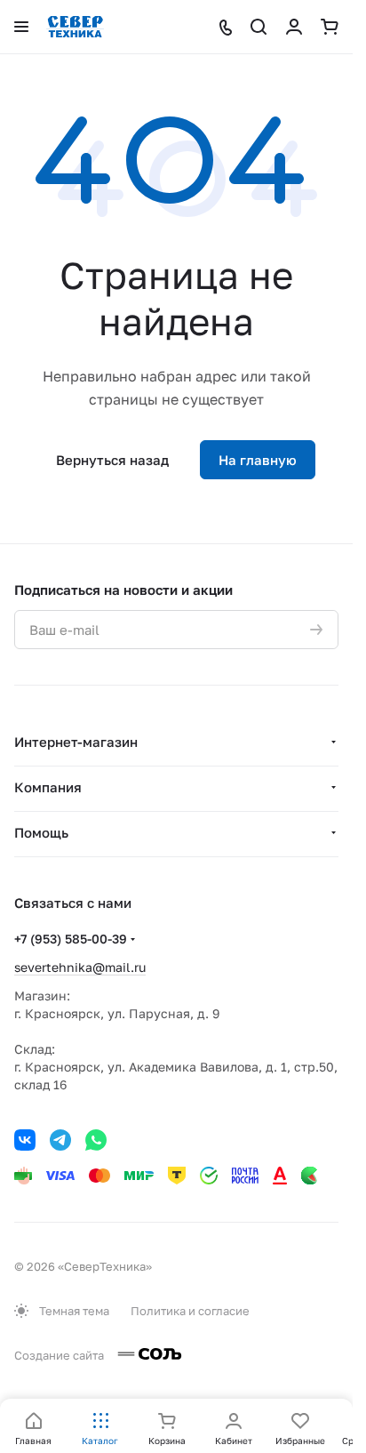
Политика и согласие (190, 1311)
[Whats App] (96, 1140)
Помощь (41, 832)
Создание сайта (60, 1355)
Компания (48, 787)
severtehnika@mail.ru (80, 967)
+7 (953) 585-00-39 (70, 938)
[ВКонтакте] (25, 1140)
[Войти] (294, 27)
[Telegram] (60, 1140)
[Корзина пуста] (329, 27)
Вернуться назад (112, 460)
